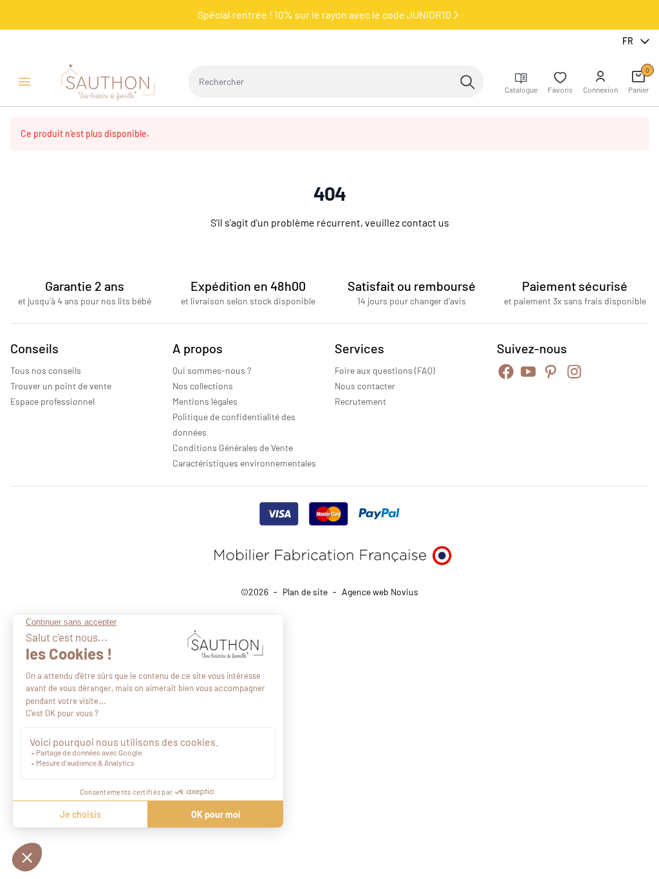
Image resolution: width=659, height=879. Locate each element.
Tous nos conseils (45, 370)
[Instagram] (574, 371)
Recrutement (360, 401)
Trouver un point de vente (60, 385)
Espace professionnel (52, 401)
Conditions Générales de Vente (232, 447)
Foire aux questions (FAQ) (385, 370)
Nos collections (202, 385)
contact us (425, 222)
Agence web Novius (380, 591)
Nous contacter (365, 385)
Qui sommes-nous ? (211, 370)
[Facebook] (506, 371)
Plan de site (305, 591)
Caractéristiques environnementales (244, 463)
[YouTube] (528, 371)
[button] (600, 82)
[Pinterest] (550, 371)
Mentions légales (204, 401)
